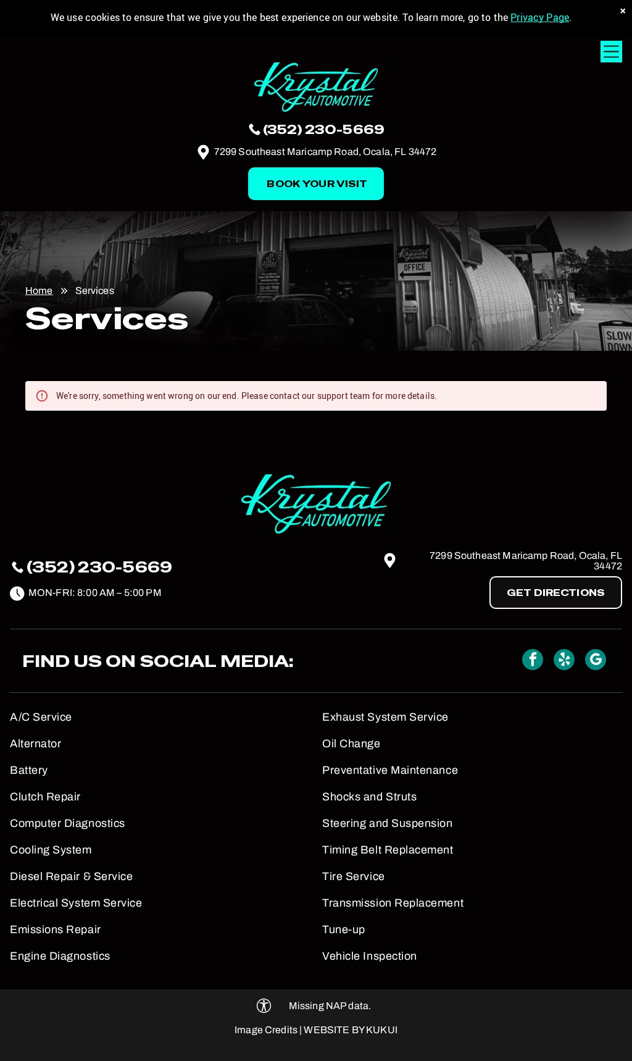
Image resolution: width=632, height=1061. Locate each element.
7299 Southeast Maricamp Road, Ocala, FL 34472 (325, 151)
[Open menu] (611, 51)
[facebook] (532, 661)
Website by (334, 1030)
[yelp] (564, 661)
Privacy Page (539, 17)
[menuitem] (160, 712)
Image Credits (266, 1030)
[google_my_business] (595, 661)
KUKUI (381, 1030)
